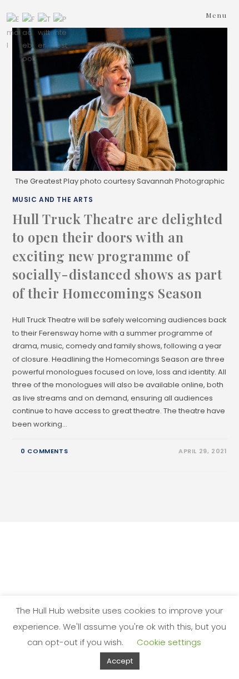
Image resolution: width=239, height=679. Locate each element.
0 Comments (44, 451)
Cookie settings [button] (169, 642)
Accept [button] (120, 661)
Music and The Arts (52, 199)
